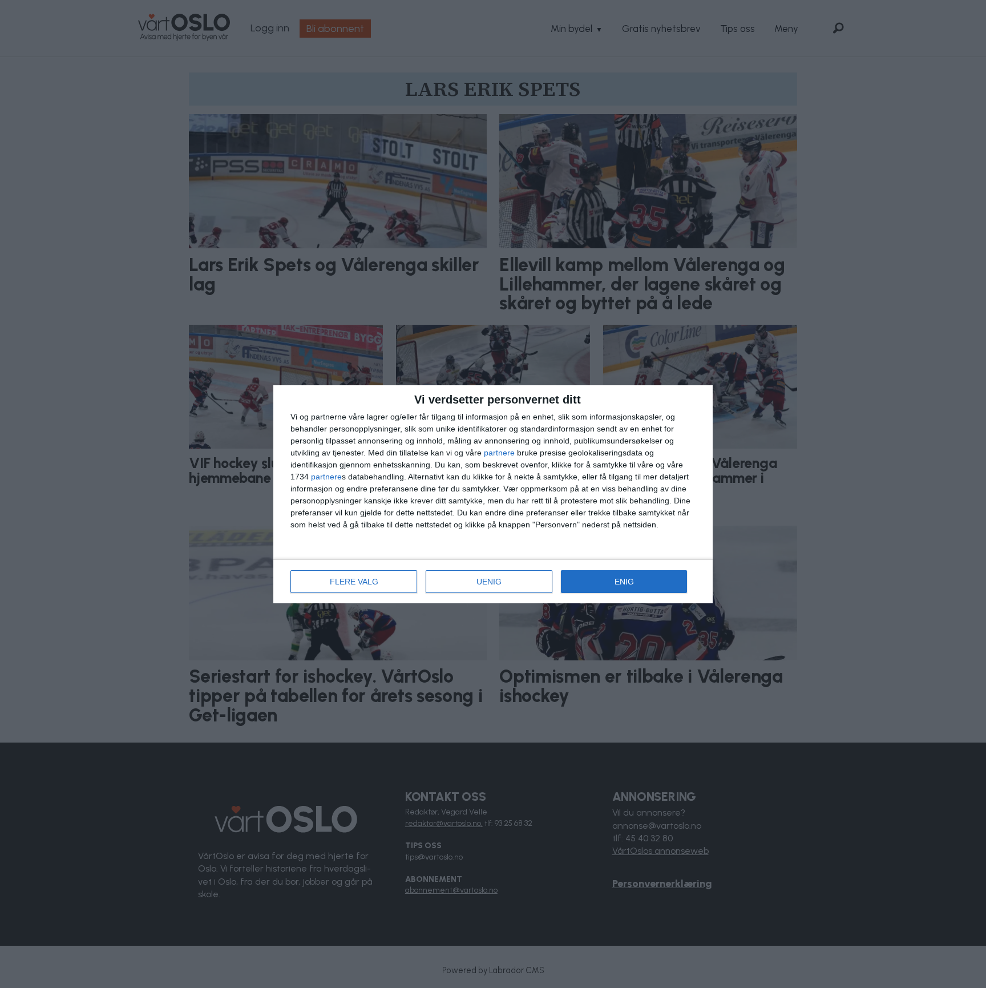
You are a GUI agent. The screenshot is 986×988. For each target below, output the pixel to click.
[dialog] (493, 494)
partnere (499, 453)
